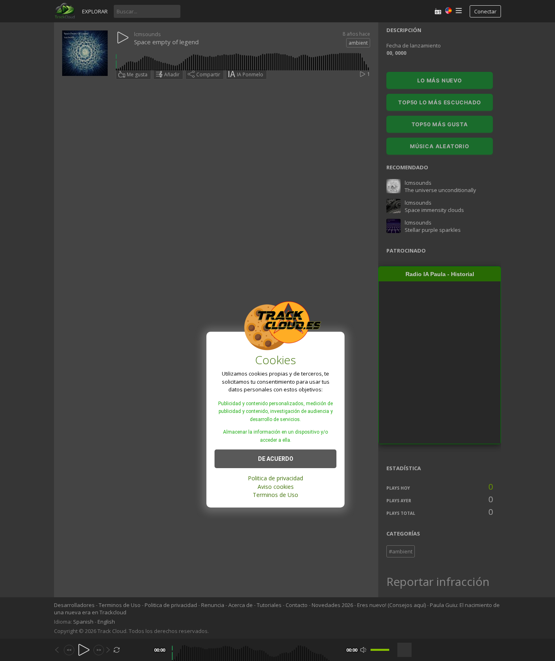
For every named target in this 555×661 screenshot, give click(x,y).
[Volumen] (380, 650)
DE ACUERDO (275, 459)
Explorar (95, 11)
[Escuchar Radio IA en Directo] (438, 11)
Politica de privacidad (275, 478)
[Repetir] (117, 650)
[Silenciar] (363, 650)
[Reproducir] (84, 650)
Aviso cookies (276, 486)
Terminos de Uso (275, 495)
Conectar (485, 11)
